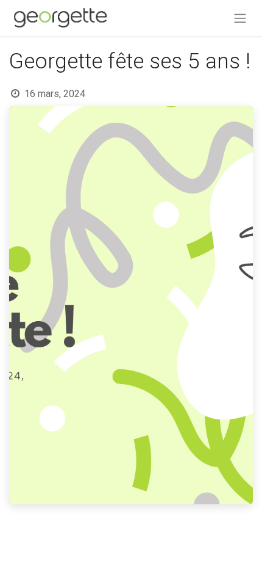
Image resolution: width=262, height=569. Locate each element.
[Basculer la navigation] (240, 18)
